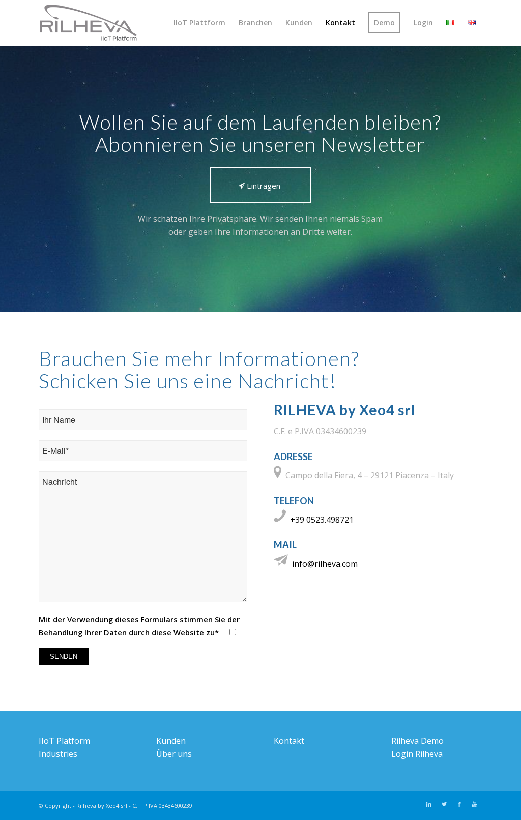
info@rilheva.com (325, 563)
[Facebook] (459, 804)
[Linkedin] (429, 804)
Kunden (171, 740)
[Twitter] (444, 804)
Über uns (174, 754)
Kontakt (289, 740)
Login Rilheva (417, 754)
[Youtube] (474, 804)
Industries (58, 754)
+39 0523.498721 (322, 519)
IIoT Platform (64, 740)
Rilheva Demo (417, 740)
